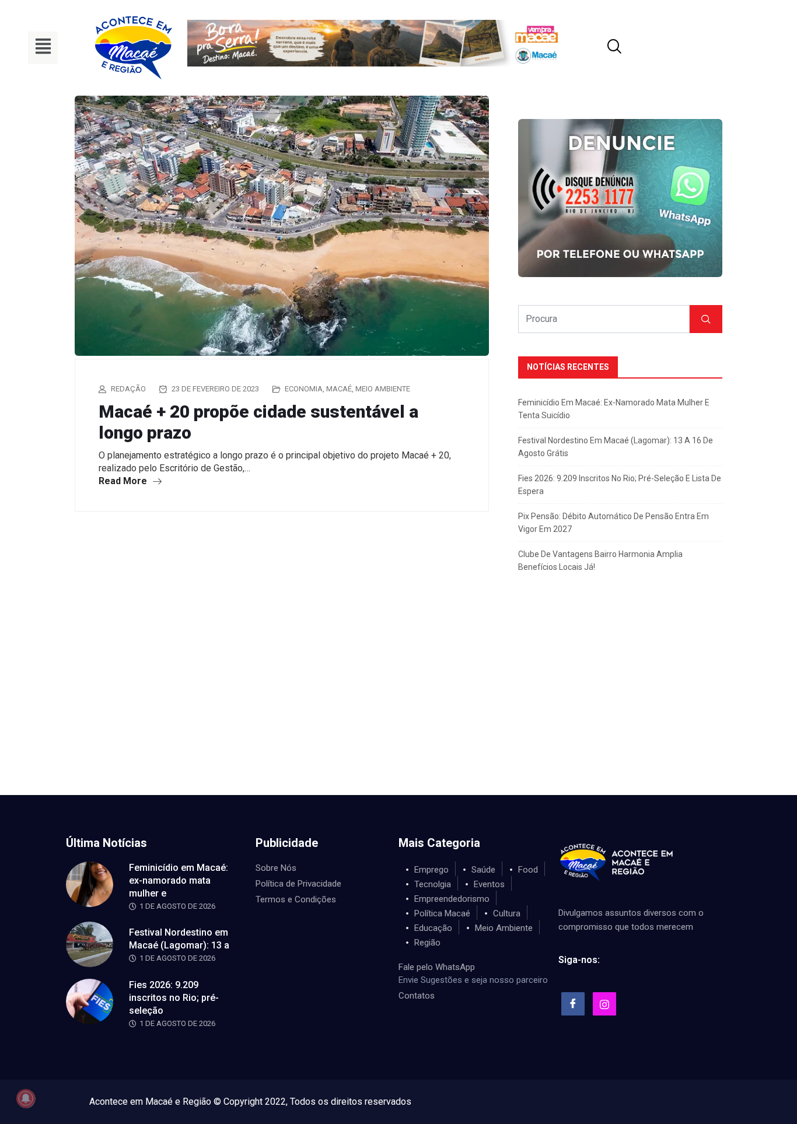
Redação (128, 388)
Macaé (339, 388)
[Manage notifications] (25, 1098)
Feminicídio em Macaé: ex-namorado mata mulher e (178, 880)
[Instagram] (604, 1004)
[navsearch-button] (599, 47)
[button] (43, 47)
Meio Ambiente (382, 388)
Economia (304, 388)
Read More (124, 480)
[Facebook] (573, 1004)
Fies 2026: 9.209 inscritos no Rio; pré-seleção (174, 997)
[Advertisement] (398, 707)
